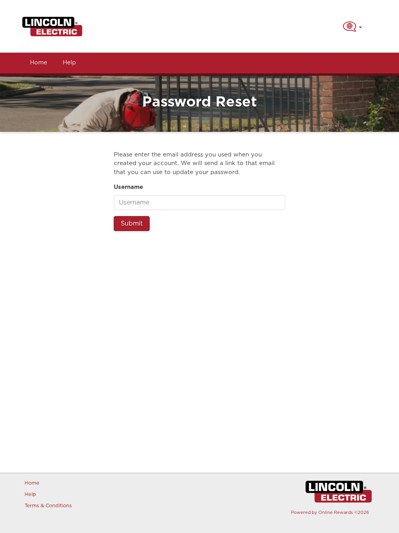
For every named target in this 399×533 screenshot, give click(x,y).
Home (38, 63)
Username (128, 187)
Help (69, 63)
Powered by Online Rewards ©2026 (330, 512)
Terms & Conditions (47, 505)
